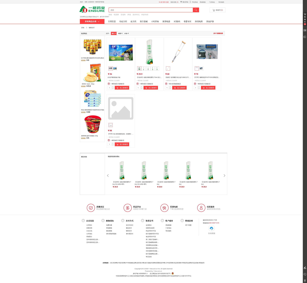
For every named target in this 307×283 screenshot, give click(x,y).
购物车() (219, 10)
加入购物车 (123, 87)
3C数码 (177, 21)
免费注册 (109, 225)
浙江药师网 (113, 263)
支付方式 (129, 221)
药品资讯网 (177, 263)
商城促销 (189, 221)
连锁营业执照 (150, 228)
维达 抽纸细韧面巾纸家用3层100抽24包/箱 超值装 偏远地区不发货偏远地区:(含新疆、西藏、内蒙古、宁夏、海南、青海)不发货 (92, 110)
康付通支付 (129, 234)
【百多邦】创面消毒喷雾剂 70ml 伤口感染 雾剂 (151, 77)
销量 (119, 33)
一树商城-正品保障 (114, 80)
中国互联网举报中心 (122, 276)
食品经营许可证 (151, 236)
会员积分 (149, 225)
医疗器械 (144, 21)
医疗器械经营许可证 (152, 234)
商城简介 (89, 236)
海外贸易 (83, 18)
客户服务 (169, 221)
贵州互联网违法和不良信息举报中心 (169, 276)
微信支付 (129, 228)
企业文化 (89, 231)
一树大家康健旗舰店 (174, 84)
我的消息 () (174, 2)
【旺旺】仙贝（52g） (88, 84)
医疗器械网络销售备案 (153, 242)
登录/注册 (165, 2)
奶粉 (110, 14)
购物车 (305, 20)
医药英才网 (140, 263)
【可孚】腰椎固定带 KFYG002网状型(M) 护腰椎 (209, 77)
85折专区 (144, 14)
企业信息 (90, 221)
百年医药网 (169, 263)
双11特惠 (188, 225)
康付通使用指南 (111, 234)
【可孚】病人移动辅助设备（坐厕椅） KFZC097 (123, 134)
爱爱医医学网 (160, 263)
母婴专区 (187, 21)
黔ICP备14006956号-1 (140, 273)
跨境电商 (199, 21)
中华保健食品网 (131, 263)
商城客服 (203, 2)
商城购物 (109, 228)
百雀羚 (123, 14)
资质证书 (149, 221)
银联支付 (129, 231)
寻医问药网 (121, 263)
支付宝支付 (129, 225)
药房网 (153, 263)
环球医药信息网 (186, 263)
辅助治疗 (92, 27)
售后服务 (221, 2)
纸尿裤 (116, 14)
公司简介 (89, 225)
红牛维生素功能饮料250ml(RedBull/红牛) (92, 58)
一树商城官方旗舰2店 (117, 84)
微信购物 (109, 231)
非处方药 (123, 21)
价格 (125, 33)
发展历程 (89, 228)
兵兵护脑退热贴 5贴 (114, 77)
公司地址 (89, 234)
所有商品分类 (90, 21)
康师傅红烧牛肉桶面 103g (89, 136)
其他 (82, 27)
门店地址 (212, 2)
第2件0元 (136, 14)
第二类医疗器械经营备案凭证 (155, 239)
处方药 (133, 21)
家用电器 (166, 21)
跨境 (129, 14)
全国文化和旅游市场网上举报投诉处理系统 (143, 276)
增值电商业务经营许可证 (154, 248)
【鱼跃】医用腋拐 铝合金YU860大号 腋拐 (178, 77)
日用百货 (112, 21)
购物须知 (110, 221)
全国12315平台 (186, 276)
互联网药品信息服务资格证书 (155, 245)
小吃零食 (155, 21)
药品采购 (195, 263)
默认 (113, 33)
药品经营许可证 (151, 231)
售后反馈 (149, 257)
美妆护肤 (210, 21)
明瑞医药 (201, 263)
